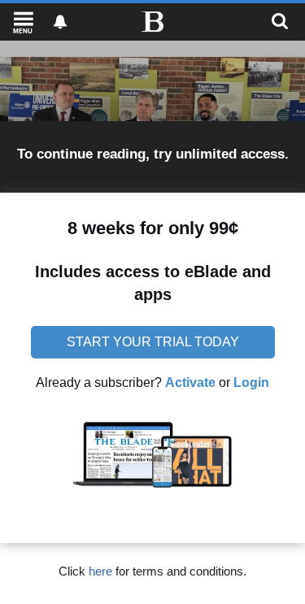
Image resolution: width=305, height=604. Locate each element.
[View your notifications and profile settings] (60, 22)
